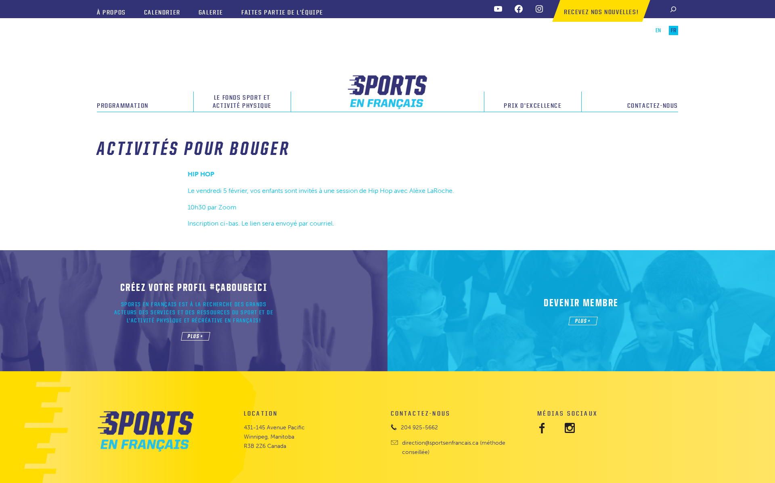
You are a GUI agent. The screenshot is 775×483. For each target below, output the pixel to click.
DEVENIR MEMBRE (581, 302)
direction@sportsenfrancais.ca (440, 442)
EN (658, 30)
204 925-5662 (419, 427)
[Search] (673, 9)
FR (673, 30)
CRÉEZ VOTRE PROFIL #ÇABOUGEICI (194, 287)
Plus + (195, 335)
